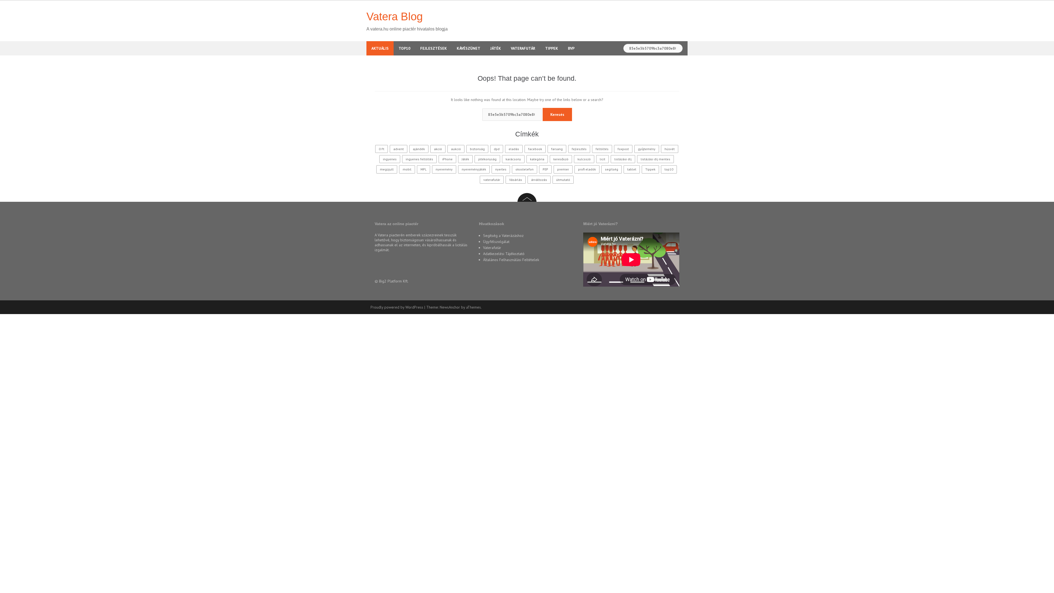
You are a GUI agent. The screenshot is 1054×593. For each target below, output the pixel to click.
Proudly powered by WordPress (397, 307)
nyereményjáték (474, 169)
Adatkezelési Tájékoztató (504, 253)
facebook (535, 149)
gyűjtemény (646, 149)
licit (602, 159)
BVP (571, 48)
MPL (424, 169)
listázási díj (623, 159)
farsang (557, 149)
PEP (545, 169)
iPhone (447, 159)
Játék (495, 48)
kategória (537, 159)
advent (398, 149)
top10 (669, 169)
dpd (497, 149)
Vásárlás (515, 180)
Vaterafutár (523, 48)
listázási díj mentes (655, 159)
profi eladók (587, 169)
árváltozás (539, 180)
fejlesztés (579, 149)
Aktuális (380, 48)
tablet (631, 169)
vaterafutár (491, 180)
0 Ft (381, 149)
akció (438, 149)
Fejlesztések (433, 48)
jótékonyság (487, 159)
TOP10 (404, 48)
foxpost (623, 149)
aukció (456, 149)
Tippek (551, 48)
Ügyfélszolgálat (496, 241)
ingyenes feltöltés (419, 159)
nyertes (500, 169)
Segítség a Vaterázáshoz (503, 235)
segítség (611, 169)
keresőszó (560, 159)
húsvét (670, 149)
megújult (387, 169)
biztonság (477, 149)
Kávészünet (468, 48)
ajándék (419, 149)
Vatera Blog (394, 16)
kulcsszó (584, 159)
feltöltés (602, 149)
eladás (514, 149)
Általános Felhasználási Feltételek (511, 259)
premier (563, 169)
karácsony (513, 159)
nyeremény (444, 169)
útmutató (563, 180)
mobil (407, 169)
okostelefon (524, 169)
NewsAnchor (450, 307)
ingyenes (390, 159)
